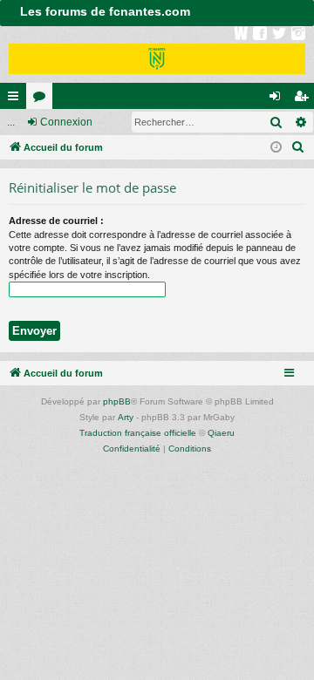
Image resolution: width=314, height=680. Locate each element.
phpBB (117, 401)
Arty (125, 417)
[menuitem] (298, 147)
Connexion (66, 122)
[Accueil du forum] (157, 54)
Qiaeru (221, 433)
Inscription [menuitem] (304, 99)
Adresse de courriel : (56, 220)
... (11, 122)
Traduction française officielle (137, 433)
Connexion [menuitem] (278, 99)
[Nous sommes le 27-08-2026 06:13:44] (276, 148)
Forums (42, 99)
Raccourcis (16, 99)
